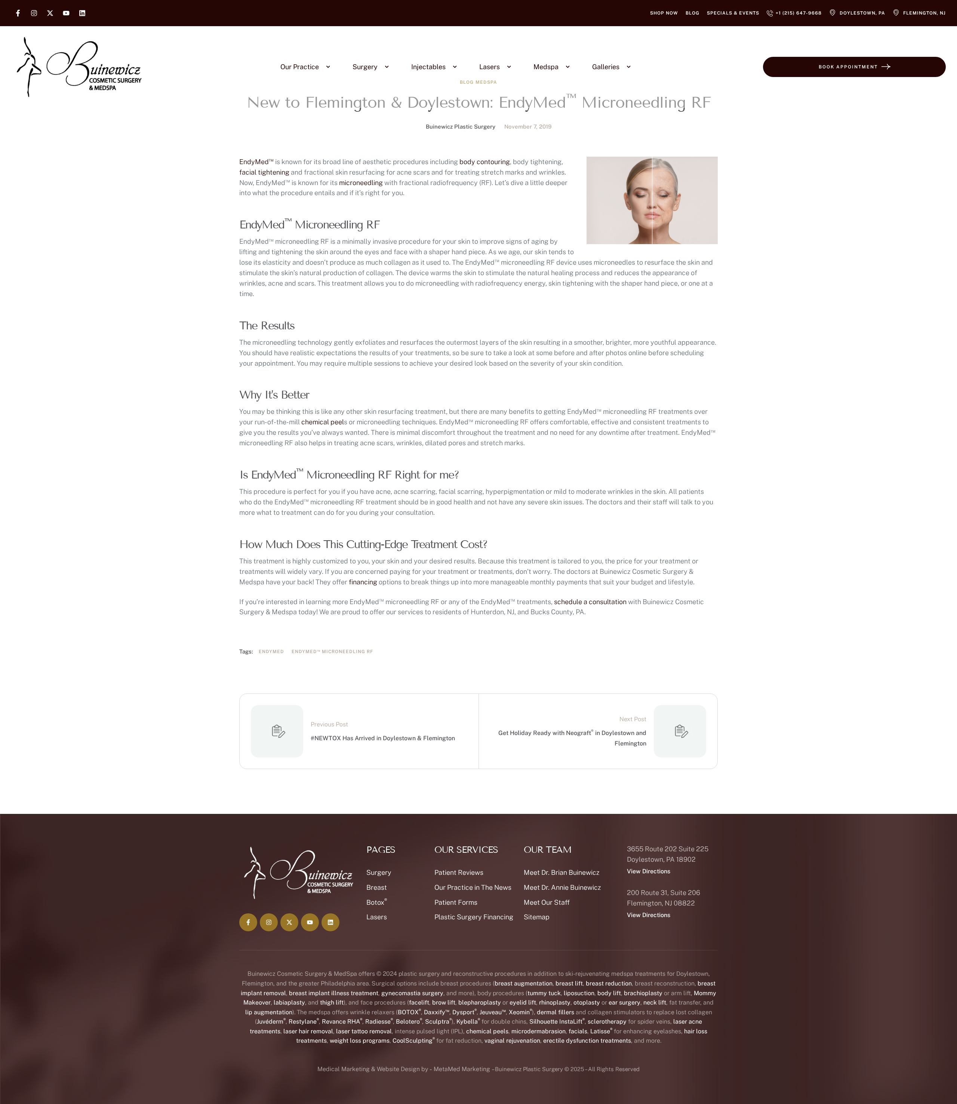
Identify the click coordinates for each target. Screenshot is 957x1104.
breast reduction (609, 983)
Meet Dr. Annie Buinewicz (562, 887)
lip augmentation (268, 1012)
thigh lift (332, 1002)
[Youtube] (66, 13)
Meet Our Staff (547, 902)
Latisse (601, 1031)
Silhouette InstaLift (557, 1021)
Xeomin (520, 1012)
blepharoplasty (479, 1002)
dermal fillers (555, 1012)
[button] (664, 13)
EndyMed (256, 162)
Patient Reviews (458, 872)
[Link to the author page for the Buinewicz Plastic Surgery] (412, 126)
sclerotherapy (607, 1021)
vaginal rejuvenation (512, 1040)
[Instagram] (34, 13)
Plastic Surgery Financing (473, 917)
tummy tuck (544, 993)
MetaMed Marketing (462, 1069)
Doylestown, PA (862, 13)
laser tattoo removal (364, 1031)
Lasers (376, 917)
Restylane (304, 1021)
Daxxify (436, 1012)
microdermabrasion (538, 1031)
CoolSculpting (414, 1040)
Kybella (468, 1021)
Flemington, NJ (924, 13)
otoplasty (586, 1002)
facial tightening (264, 172)
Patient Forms (455, 902)
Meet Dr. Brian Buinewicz (562, 872)
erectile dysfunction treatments (587, 1040)
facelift (419, 1002)
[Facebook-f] (18, 13)
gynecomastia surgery (412, 993)
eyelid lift (523, 1002)
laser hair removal (308, 1031)
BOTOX (409, 1012)
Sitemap (537, 917)
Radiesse (379, 1021)
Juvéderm (271, 1021)
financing (363, 582)
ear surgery (624, 1002)
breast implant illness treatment (333, 993)
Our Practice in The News (472, 887)
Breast (376, 887)
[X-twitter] (50, 13)
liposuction (579, 993)
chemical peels (487, 1031)
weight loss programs (360, 1040)
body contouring (484, 162)
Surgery (378, 872)
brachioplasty (643, 993)
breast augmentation (524, 983)
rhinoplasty (554, 1002)
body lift (609, 993)
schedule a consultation (590, 602)
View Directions (648, 871)
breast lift (569, 983)
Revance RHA (342, 1021)
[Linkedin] (82, 13)
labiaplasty (289, 1002)
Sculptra (438, 1021)
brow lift (443, 1002)
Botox (376, 902)
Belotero (409, 1021)
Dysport (464, 1012)
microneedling (361, 183)
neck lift (654, 1002)
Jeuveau (493, 1012)
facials (578, 1031)
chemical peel (322, 422)
